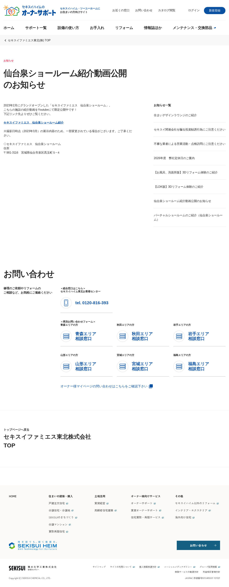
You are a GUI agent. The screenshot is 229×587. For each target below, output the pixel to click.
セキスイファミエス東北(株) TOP (29, 40)
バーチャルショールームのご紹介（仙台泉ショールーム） (188, 217)
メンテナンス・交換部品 (192, 28)
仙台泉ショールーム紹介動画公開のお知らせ (182, 201)
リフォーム (124, 28)
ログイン (194, 10)
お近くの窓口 (121, 10)
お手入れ (97, 28)
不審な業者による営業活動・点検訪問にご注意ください (189, 143)
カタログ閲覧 (166, 10)
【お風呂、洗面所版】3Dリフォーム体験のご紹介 (186, 172)
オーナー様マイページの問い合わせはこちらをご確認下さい (103, 386)
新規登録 (214, 10)
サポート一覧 (36, 28)
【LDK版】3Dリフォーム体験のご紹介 (178, 186)
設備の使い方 (68, 28)
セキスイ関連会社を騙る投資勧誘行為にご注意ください (189, 129)
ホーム (9, 28)
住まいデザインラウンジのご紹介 (175, 115)
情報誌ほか (153, 28)
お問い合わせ (143, 10)
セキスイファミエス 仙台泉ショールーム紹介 (34, 122)
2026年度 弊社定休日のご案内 (174, 158)
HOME (12, 496)
